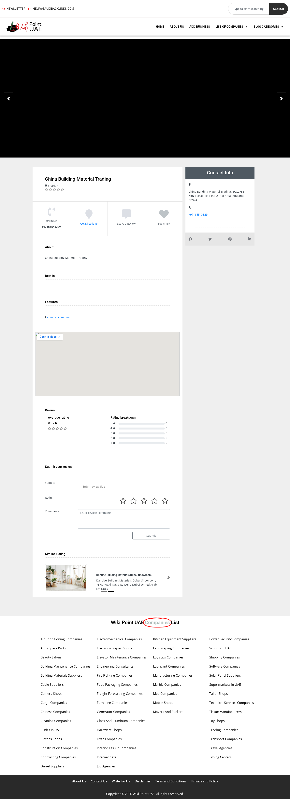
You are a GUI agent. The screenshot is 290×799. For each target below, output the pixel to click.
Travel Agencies (220, 748)
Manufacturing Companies (173, 675)
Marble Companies (167, 684)
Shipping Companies (224, 657)
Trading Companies (223, 729)
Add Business (199, 26)
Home (160, 26)
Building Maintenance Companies (65, 666)
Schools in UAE (220, 648)
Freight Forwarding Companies (120, 693)
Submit (151, 535)
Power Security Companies (229, 639)
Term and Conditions (171, 781)
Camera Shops (51, 693)
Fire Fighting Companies (115, 675)
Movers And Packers (168, 711)
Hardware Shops (109, 729)
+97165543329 (198, 214)
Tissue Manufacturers (225, 711)
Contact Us (99, 781)
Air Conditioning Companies (61, 639)
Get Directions (88, 223)
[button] (46, 577)
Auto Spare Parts (53, 648)
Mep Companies (165, 693)
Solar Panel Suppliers (225, 675)
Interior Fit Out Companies (116, 748)
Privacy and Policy (204, 781)
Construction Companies (59, 748)
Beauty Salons (51, 657)
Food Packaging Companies (117, 684)
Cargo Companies (54, 702)
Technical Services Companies (231, 702)
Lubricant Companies (169, 666)
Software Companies (224, 666)
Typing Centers (220, 757)
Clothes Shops (51, 738)
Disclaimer (143, 781)
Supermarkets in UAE (225, 684)
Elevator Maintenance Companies (122, 657)
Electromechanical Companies (119, 639)
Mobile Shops (163, 702)
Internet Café (106, 757)
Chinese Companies (55, 711)
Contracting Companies (58, 757)
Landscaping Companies (171, 648)
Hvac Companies (109, 738)
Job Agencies (106, 766)
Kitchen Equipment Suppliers (174, 639)
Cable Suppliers (52, 684)
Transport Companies (225, 738)
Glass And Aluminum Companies (121, 720)
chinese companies (60, 317)
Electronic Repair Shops (114, 648)
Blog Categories (266, 26)
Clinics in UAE (51, 729)
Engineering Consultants (115, 666)
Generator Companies (113, 711)
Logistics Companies (168, 657)
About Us (177, 26)
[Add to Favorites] (164, 217)
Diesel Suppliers (53, 766)
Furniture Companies (112, 702)
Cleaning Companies (56, 720)
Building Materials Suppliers (61, 675)
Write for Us (121, 781)
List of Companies (229, 26)
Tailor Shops (218, 693)
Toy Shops (217, 720)
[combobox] (248, 9)
